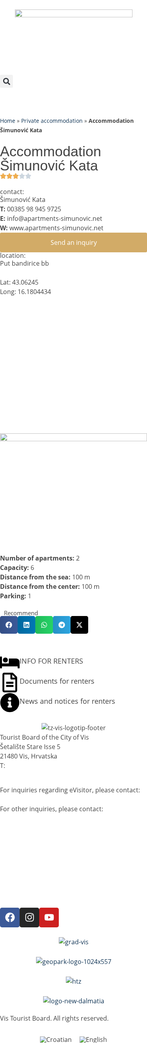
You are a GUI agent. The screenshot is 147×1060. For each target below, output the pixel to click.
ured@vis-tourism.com (35, 818)
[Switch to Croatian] (56, 1039)
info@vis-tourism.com (34, 799)
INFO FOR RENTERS (51, 661)
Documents (17, 888)
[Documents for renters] (10, 682)
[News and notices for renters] (10, 702)
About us (13, 841)
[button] (6, 81)
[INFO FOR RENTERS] (10, 662)
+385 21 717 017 (30, 765)
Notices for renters (28, 854)
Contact (11, 895)
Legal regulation (23, 876)
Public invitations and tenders (44, 860)
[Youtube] (49, 917)
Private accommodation (52, 120)
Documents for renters (57, 681)
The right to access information (46, 882)
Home (7, 120)
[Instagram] (29, 917)
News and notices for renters (67, 701)
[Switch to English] (93, 1039)
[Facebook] (10, 917)
